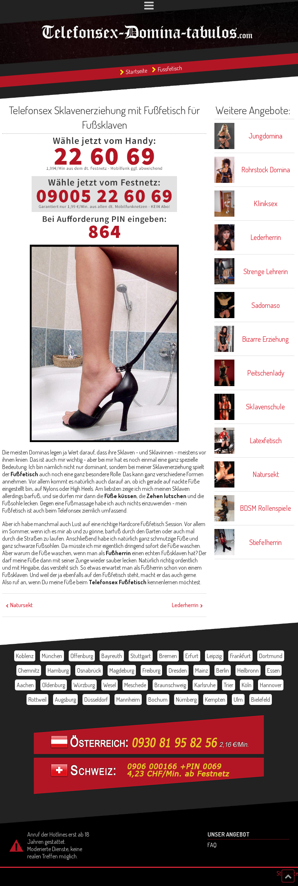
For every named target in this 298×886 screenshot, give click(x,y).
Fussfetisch (170, 68)
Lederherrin (185, 605)
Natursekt (21, 605)
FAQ (212, 845)
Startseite (136, 71)
